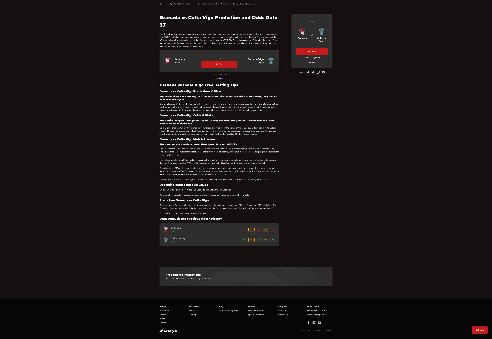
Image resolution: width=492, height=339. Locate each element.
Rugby (162, 318)
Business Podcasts (257, 310)
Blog (220, 306)
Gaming (192, 314)
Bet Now (219, 64)
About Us (281, 310)
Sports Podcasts (256, 314)
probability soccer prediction (186, 195)
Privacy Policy (307, 330)
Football (163, 314)
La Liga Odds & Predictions (244, 4)
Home (162, 4)
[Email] (323, 72)
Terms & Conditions (323, 330)
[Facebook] (308, 72)
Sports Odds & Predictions (181, 4)
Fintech (192, 310)
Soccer (163, 322)
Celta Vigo (172, 163)
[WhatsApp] (318, 72)
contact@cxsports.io (317, 314)
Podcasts (253, 306)
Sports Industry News (228, 310)
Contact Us (282, 314)
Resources (194, 306)
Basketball (164, 310)
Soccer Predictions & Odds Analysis (213, 4)
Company (282, 306)
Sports (163, 306)
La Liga (273, 128)
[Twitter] (313, 72)
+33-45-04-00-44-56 (317, 310)
